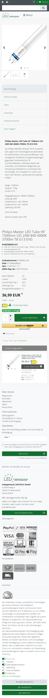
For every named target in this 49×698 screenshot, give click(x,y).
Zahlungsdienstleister (15, 664)
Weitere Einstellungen (11, 676)
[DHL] (19, 568)
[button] (24, 327)
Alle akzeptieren (24, 687)
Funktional (10, 673)
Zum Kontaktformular (24, 512)
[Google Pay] (20, 552)
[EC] (31, 544)
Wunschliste (9, 333)
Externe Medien (13, 670)
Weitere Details (10, 97)
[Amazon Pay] (31, 528)
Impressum (7, 648)
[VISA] (8, 536)
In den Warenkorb (29, 317)
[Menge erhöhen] (10, 316)
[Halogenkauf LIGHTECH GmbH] (15, 477)
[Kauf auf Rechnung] (8, 544)
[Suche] (43, 7)
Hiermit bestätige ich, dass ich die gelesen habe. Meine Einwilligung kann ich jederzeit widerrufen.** (25, 445)
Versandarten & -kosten (12, 418)
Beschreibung (10, 89)
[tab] (24, 89)
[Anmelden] (3, 2)
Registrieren (7, 395)
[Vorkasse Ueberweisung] (8, 552)
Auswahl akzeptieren (24, 681)
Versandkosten (22, 341)
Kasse (4, 404)
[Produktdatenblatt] (10, 305)
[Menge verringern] (10, 320)
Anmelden (6, 398)
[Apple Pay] (31, 552)
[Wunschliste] (34, 2)
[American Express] (31, 536)
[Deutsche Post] (8, 568)
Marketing (10, 667)
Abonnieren (23, 453)
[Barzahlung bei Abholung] (20, 544)
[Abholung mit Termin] (8, 576)
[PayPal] (8, 528)
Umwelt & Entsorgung (11, 421)
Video (6, 104)
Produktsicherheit (11, 121)
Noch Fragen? (10, 129)
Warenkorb (6, 401)
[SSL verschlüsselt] (7, 596)
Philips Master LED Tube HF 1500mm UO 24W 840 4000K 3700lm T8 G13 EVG (31, 356)
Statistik (9, 661)
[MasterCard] (20, 536)
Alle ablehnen (24, 693)
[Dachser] (31, 568)
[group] (12, 362)
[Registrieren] (7, 2)
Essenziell (10, 659)
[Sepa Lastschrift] (20, 528)
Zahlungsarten (8, 415)
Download (8, 113)
